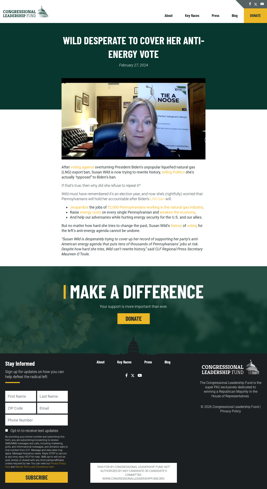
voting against (82, 167)
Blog (235, 15)
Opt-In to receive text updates (34, 430)
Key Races (192, 15)
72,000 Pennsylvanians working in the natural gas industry (155, 207)
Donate (255, 15)
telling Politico (173, 172)
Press (215, 15)
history (176, 225)
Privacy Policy (230, 411)
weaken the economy (177, 212)
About (169, 15)
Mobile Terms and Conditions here (34, 466)
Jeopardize (79, 207)
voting (192, 225)
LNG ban (157, 199)
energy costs (90, 212)
